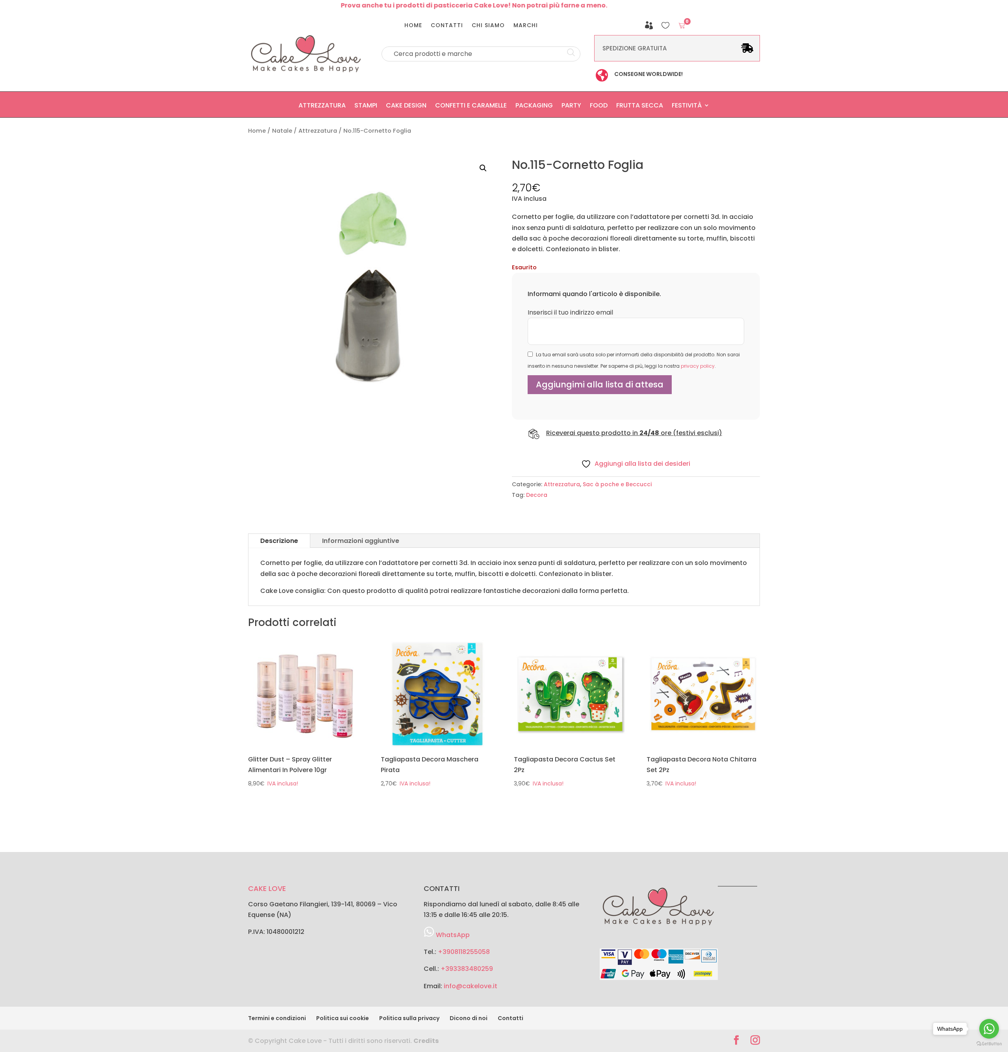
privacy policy (698, 366)
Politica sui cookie (342, 1018)
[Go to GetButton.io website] (989, 1043)
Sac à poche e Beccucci (617, 484)
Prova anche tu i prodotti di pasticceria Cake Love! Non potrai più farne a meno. (447, 5)
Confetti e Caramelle (471, 107)
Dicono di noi (468, 1018)
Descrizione (279, 540)
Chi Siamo (488, 25)
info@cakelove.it (470, 986)
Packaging (534, 107)
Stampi (365, 107)
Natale (282, 131)
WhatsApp (453, 934)
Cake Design (406, 107)
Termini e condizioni (277, 1018)
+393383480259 (467, 968)
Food (599, 107)
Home (413, 25)
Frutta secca (639, 107)
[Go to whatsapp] (989, 1029)
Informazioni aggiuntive (360, 540)
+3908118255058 (464, 951)
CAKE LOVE (267, 888)
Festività (687, 107)
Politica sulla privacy (409, 1018)
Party (571, 107)
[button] (483, 168)
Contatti (447, 25)
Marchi (525, 25)
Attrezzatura (322, 107)
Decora (536, 495)
